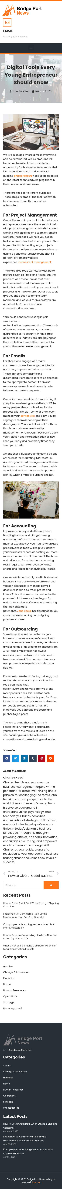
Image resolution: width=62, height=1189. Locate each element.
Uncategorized (12, 1008)
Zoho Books (24, 611)
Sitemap (36, 1182)
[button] (31, 47)
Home (7, 984)
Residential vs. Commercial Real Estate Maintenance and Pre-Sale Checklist (25, 915)
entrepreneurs (23, 176)
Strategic (9, 1002)
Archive (8, 966)
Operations (10, 996)
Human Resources (14, 990)
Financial (8, 978)
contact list (28, 416)
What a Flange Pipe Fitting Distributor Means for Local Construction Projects (29, 947)
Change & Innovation (16, 972)
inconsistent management (34, 262)
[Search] (51, 885)
